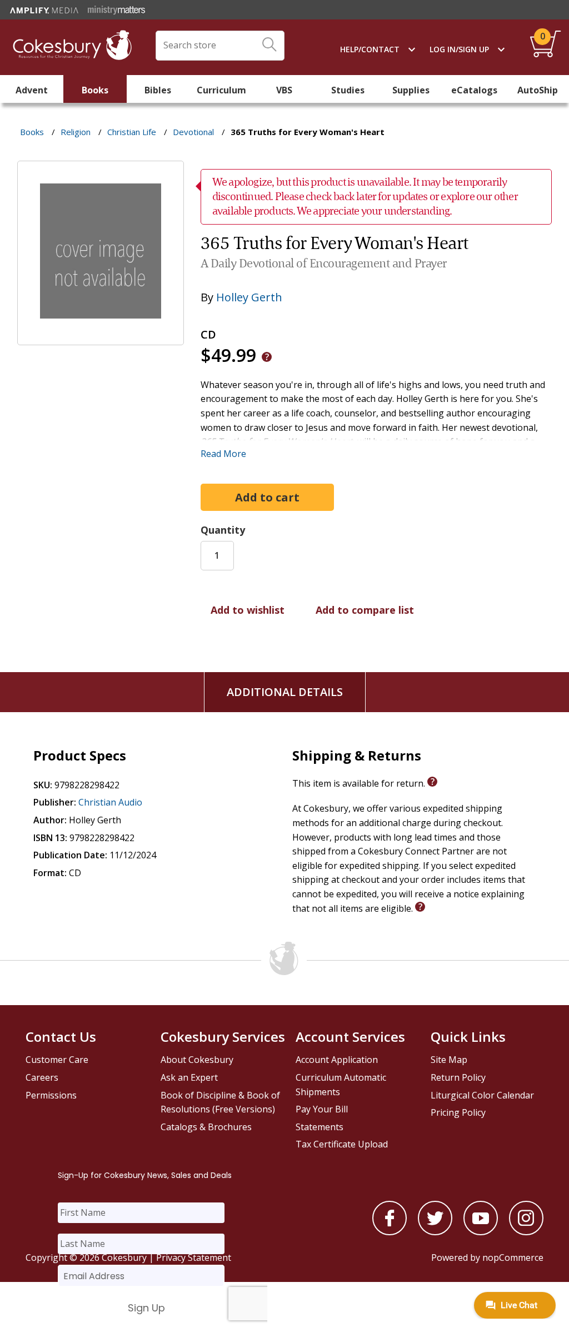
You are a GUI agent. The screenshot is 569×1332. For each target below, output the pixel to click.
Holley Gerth (249, 297)
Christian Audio (110, 802)
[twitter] (435, 1232)
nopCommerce (512, 1257)
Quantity (223, 529)
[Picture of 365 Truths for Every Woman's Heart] (100, 337)
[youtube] (480, 1232)
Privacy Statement (193, 1257)
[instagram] (526, 1232)
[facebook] (389, 1232)
